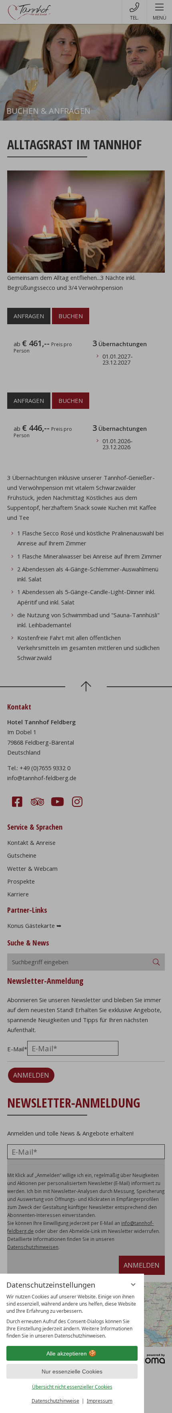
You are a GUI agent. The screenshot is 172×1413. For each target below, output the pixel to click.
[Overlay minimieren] (133, 1284)
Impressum (99, 1400)
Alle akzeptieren (66, 1353)
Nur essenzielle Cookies (72, 1371)
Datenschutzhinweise (55, 1400)
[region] (72, 1316)
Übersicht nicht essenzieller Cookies (72, 1386)
